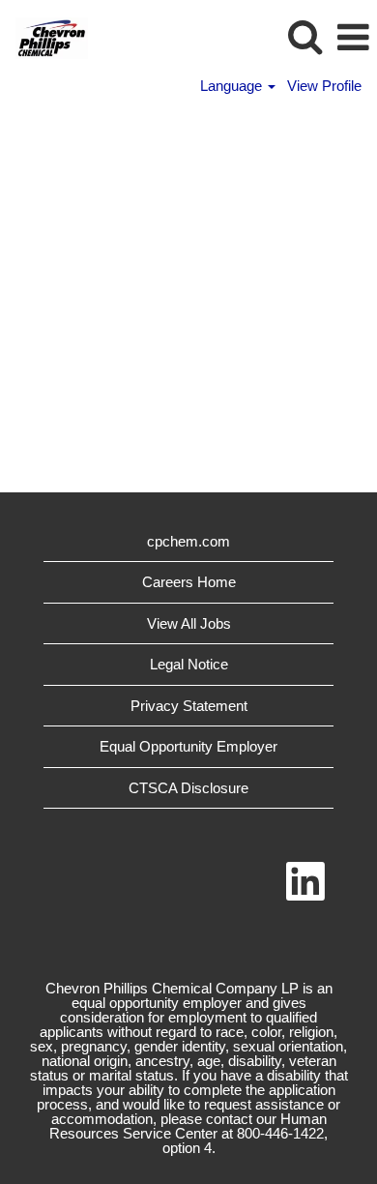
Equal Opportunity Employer (188, 746)
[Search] (304, 36)
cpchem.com (188, 541)
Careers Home (189, 582)
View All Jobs (189, 623)
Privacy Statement (188, 705)
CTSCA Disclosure (188, 788)
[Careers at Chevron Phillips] (44, 36)
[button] (353, 37)
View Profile (324, 85)
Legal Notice (189, 664)
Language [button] (233, 85)
